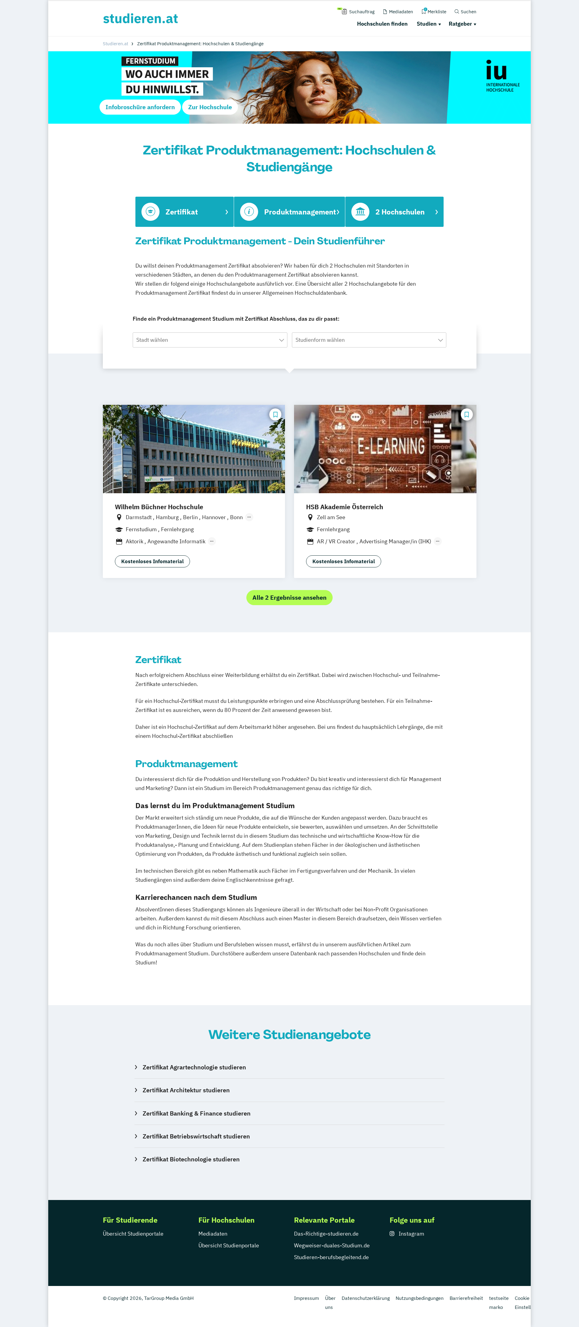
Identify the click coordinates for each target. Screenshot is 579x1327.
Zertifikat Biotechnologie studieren (191, 1159)
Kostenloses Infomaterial (152, 561)
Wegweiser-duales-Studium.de (332, 1245)
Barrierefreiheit (466, 1298)
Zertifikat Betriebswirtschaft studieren (196, 1136)
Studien (427, 23)
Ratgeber (460, 23)
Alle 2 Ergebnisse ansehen (289, 597)
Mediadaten (212, 1233)
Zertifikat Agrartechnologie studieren (194, 1067)
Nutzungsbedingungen (420, 1298)
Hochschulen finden (382, 23)
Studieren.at (115, 43)
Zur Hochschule (210, 107)
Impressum (306, 1298)
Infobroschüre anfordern (140, 107)
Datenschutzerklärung (366, 1298)
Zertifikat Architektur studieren (186, 1090)
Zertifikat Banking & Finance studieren (196, 1113)
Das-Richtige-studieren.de (326, 1233)
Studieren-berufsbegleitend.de (331, 1257)
